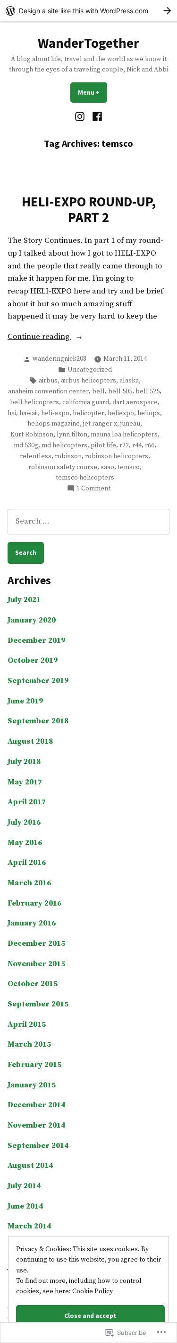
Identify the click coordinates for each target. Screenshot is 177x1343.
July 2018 (24, 762)
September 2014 (38, 1146)
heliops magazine (53, 423)
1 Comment (93, 489)
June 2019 (25, 701)
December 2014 (36, 1105)
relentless (35, 456)
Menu (92, 92)
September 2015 (38, 1004)
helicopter (88, 413)
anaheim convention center (48, 391)
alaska (129, 380)
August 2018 (30, 742)
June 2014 (25, 1206)
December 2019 (36, 641)
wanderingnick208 (59, 359)
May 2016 (25, 843)
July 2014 (24, 1186)
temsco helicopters (85, 477)
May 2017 (25, 782)
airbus (48, 380)
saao (107, 467)
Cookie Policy (92, 1291)
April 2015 (27, 1025)
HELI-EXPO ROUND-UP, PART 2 (89, 209)
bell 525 (147, 391)
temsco (129, 467)
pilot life (103, 445)
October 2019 (33, 661)
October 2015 (33, 984)
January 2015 (32, 1085)
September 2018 (38, 721)
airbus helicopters (88, 380)
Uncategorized (89, 369)
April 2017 (27, 802)
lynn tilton (72, 434)
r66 (149, 445)
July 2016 (24, 822)
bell (98, 391)
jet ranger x (100, 423)
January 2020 (32, 620)
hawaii (28, 413)
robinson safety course (62, 467)
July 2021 (24, 600)
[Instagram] (81, 116)
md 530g (26, 445)
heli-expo (55, 413)
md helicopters (64, 445)
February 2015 (34, 1065)
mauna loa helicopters (124, 434)
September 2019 (38, 681)
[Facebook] (96, 116)
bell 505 (120, 391)
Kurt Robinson (31, 434)
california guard (85, 402)
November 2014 (36, 1125)
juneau (130, 423)
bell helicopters (34, 402)
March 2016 (29, 883)
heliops (148, 413)
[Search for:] (88, 521)
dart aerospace (135, 402)
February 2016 (34, 903)
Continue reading (39, 337)
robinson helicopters (116, 456)
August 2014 (30, 1166)
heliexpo (121, 413)
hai (12, 413)
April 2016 (27, 863)
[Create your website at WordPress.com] (88, 10)
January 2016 (32, 923)
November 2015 (36, 964)
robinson (68, 456)
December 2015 (36, 944)
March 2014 (29, 1226)
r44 (137, 445)
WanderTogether (88, 43)
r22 (124, 445)
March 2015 (29, 1044)
